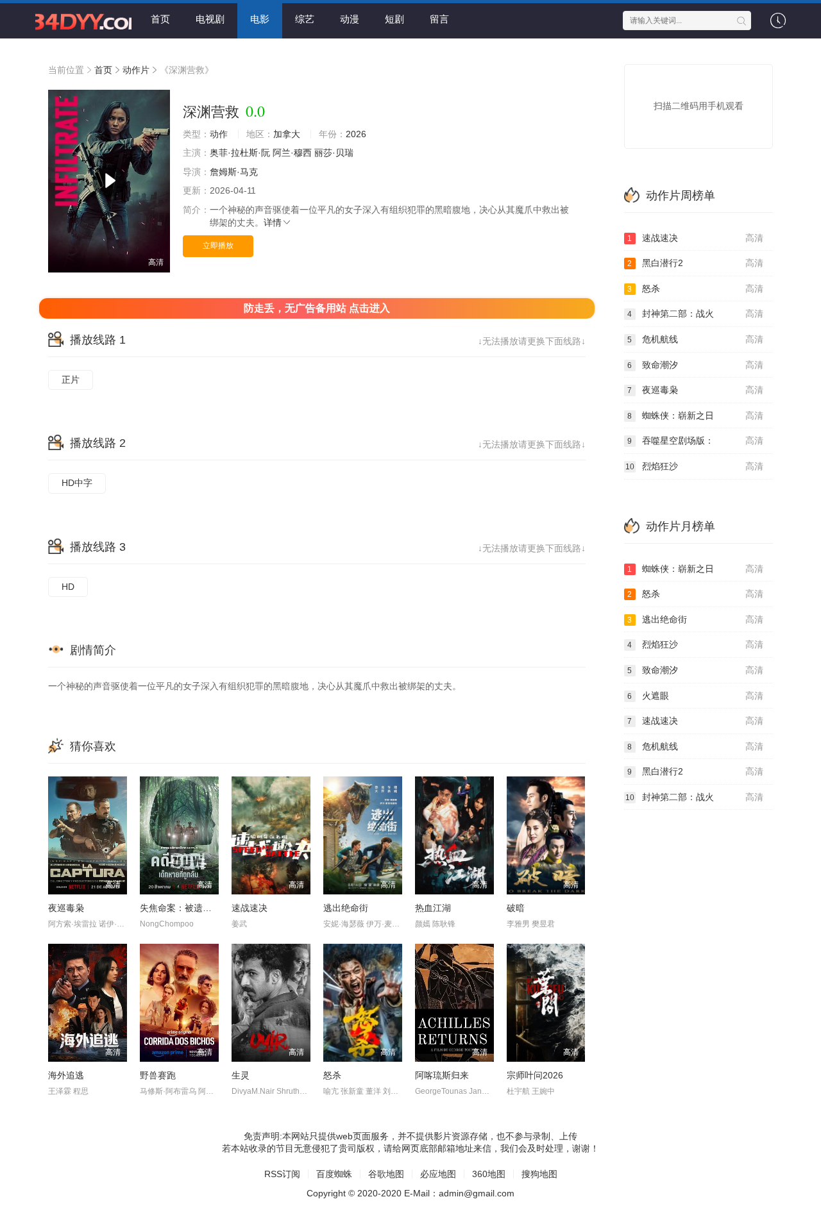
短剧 (394, 18)
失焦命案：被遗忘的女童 (189, 908)
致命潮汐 (695, 365)
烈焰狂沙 (694, 466)
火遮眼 (695, 696)
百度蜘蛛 (334, 1174)
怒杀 (332, 1075)
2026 (356, 134)
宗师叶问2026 (535, 1075)
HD (68, 587)
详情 (273, 222)
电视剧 (210, 18)
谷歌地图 (386, 1174)
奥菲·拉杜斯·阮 (240, 152)
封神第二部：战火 (695, 313)
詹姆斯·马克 (234, 172)
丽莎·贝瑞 (333, 152)
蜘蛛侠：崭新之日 (695, 415)
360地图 (488, 1174)
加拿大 (286, 134)
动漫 (349, 18)
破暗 (516, 908)
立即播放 (218, 245)
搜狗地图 (539, 1174)
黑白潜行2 (695, 263)
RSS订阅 (282, 1174)
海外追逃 (66, 1075)
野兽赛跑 (158, 1075)
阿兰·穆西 (292, 152)
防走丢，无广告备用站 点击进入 (317, 308)
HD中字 (77, 483)
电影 (259, 18)
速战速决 (249, 908)
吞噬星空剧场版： (695, 440)
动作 (219, 134)
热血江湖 (433, 908)
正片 (71, 379)
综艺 (304, 18)
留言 (439, 18)
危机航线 (695, 339)
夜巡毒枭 (66, 908)
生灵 (241, 1075)
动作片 (136, 70)
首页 (160, 18)
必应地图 (438, 1174)
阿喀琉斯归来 (442, 1075)
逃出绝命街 (345, 908)
